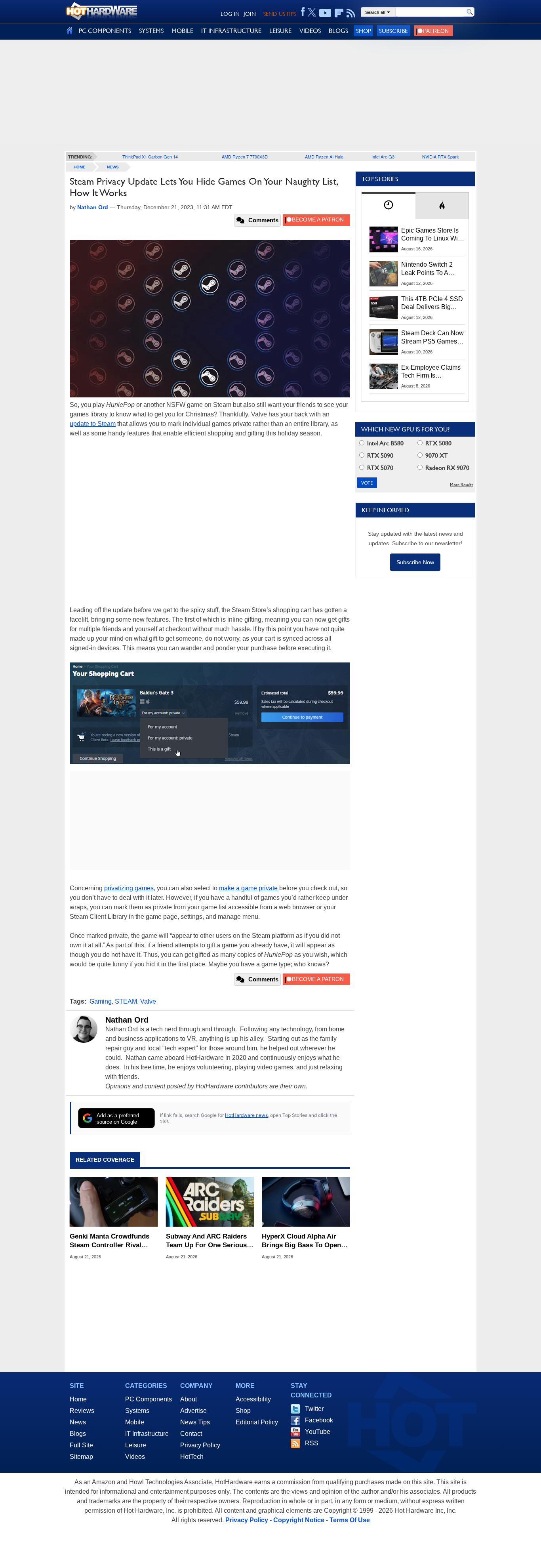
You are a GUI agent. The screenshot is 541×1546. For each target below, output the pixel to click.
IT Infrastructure (147, 1433)
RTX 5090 (379, 455)
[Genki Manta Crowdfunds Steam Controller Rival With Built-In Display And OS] (114, 1202)
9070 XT (436, 455)
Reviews (82, 1410)
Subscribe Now (415, 562)
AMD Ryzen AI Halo (324, 156)
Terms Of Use (350, 1520)
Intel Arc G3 (382, 156)
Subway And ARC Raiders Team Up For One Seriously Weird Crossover (209, 1241)
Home (78, 1399)
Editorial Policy (257, 1422)
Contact (191, 1433)
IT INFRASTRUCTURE (231, 30)
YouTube (317, 1431)
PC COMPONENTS (105, 30)
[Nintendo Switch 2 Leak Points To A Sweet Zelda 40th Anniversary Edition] (384, 273)
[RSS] (351, 13)
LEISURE (280, 30)
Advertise (193, 1410)
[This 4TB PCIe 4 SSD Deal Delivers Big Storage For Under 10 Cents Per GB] (384, 308)
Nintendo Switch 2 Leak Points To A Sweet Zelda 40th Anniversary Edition (428, 269)
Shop (363, 30)
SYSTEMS (151, 30)
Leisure (135, 1445)
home (80, 167)
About (188, 1399)
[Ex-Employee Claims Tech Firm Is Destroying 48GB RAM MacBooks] (384, 376)
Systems (137, 1410)
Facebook (319, 1420)
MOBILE (182, 30)
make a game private (248, 888)
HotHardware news (246, 1115)
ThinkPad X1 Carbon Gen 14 (150, 156)
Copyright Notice (298, 1520)
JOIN (250, 14)
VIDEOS (310, 30)
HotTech (192, 1456)
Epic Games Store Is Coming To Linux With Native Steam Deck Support (432, 235)
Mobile (134, 1422)
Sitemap (81, 1456)
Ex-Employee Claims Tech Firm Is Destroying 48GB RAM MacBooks (431, 372)
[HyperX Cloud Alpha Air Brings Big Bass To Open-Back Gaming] (306, 1202)
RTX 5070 (379, 467)
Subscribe (393, 30)
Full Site (81, 1445)
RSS (311, 1443)
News (113, 167)
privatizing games (129, 888)
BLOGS (338, 30)
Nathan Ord (127, 1019)
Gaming (101, 1001)
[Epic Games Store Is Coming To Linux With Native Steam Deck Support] (384, 239)
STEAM (126, 1001)
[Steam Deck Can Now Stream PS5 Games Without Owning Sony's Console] (384, 342)
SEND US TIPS (279, 14)
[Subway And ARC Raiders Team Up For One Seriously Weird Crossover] (210, 1202)
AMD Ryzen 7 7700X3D (245, 156)
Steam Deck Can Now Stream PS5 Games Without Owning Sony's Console (432, 337)
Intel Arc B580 (385, 443)
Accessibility (253, 1399)
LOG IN (230, 14)
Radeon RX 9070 (446, 467)
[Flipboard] (339, 13)
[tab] (388, 205)
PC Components (148, 1399)
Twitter (314, 1408)
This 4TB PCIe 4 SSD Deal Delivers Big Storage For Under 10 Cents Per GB (432, 303)
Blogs (78, 1433)
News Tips (195, 1422)
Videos (135, 1456)
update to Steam (93, 423)
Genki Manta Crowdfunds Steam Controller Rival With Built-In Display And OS (109, 1241)
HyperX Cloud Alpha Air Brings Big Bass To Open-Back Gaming (302, 1241)
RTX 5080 (437, 443)
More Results (461, 484)
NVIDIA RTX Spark (440, 156)
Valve (148, 1001)
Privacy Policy (200, 1445)
